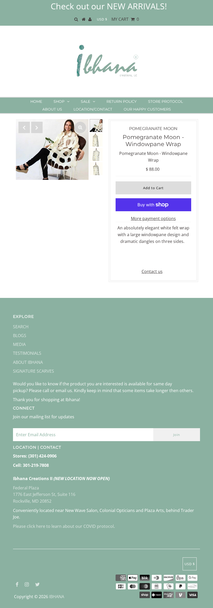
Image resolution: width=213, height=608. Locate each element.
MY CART (125, 19)
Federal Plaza (26, 488)
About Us (52, 109)
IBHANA (56, 596)
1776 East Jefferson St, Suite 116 (44, 494)
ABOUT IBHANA (28, 362)
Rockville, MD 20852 (32, 501)
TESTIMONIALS (27, 353)
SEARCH (21, 327)
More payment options (153, 218)
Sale (85, 101)
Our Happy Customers (147, 109)
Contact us (152, 271)
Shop (59, 101)
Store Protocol (165, 101)
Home (36, 101)
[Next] (37, 127)
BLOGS (19, 335)
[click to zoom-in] (80, 127)
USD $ (102, 19)
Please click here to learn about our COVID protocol (63, 526)
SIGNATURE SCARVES (33, 371)
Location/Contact (93, 109)
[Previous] (24, 127)
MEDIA (19, 344)
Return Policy (121, 101)
